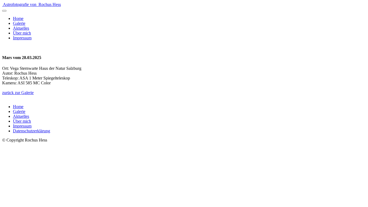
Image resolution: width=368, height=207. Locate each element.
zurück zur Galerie (18, 92)
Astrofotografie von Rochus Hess (32, 4)
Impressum (22, 38)
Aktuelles (21, 28)
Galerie (19, 23)
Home (18, 18)
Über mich (22, 33)
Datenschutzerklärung (31, 131)
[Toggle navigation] (4, 11)
